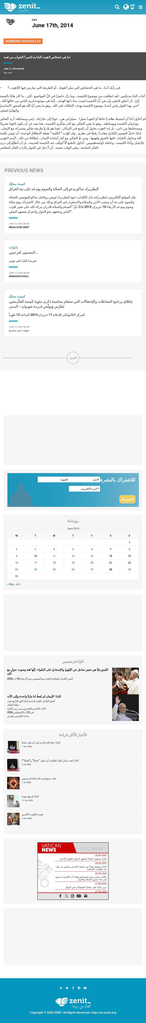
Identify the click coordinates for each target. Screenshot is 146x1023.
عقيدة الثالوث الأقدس (32, 814)
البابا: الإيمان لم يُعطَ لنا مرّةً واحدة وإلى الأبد (34, 696)
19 (73, 562)
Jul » (18, 584)
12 (73, 556)
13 (91, 556)
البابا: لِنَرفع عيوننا (30, 796)
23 (16, 569)
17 (35, 562)
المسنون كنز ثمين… (23, 252)
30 (16, 576)
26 (73, 569)
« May (10, 584)
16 (16, 562)
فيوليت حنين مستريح (19, 330)
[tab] (55, 848)
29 (129, 569)
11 (54, 556)
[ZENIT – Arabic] (40, 7)
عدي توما (8, 72)
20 (91, 562)
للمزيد (73, 357)
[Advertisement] (73, 393)
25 (54, 569)
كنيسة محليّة (17, 184)
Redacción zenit (19, 227)
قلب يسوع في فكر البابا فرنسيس (39, 778)
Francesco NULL (19, 276)
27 (91, 569)
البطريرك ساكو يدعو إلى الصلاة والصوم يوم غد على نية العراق (54, 189)
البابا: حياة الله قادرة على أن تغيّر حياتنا (41, 742)
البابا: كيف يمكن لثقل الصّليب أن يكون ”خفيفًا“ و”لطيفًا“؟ (50, 760)
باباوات (13, 247)
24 (35, 569)
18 (54, 562)
